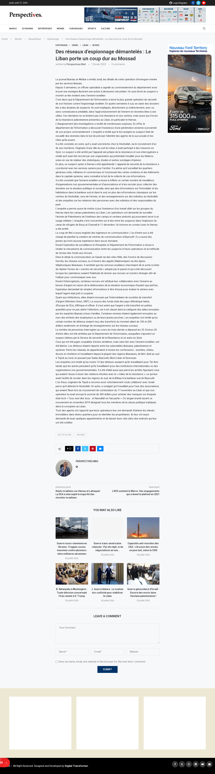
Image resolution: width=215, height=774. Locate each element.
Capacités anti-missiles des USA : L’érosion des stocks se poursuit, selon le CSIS (143, 547)
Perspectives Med (76, 64)
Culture (105, 28)
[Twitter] (198, 3)
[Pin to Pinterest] (93, 448)
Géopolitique (34, 39)
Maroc (13, 28)
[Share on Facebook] (78, 448)
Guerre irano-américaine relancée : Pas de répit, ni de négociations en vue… (107, 547)
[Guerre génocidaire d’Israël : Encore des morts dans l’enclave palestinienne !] (143, 574)
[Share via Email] (100, 448)
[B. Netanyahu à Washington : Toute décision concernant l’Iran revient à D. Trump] (72, 574)
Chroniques (76, 28)
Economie (27, 28)
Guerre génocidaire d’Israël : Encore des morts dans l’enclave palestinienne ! (143, 592)
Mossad (81, 435)
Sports (92, 28)
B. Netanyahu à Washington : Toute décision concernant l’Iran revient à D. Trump (71, 592)
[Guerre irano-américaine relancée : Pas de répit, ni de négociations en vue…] (107, 528)
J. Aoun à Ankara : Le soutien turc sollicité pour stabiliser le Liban (107, 592)
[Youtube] (204, 3)
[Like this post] (70, 448)
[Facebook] (193, 3)
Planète (119, 28)
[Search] (204, 28)
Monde (60, 28)
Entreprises (45, 28)
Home (5, 39)
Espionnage (53, 39)
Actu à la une (64, 435)
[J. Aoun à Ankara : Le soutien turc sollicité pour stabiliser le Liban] (107, 574)
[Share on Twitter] (85, 448)
